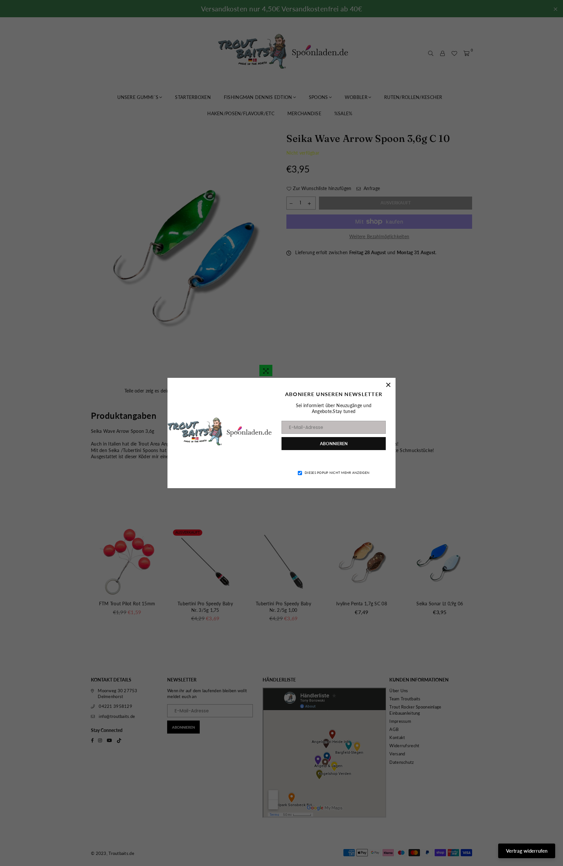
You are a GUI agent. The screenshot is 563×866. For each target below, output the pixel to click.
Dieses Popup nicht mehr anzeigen (337, 472)
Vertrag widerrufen (526, 851)
